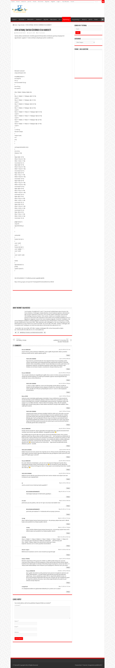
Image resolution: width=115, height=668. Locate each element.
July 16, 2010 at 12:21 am (64, 349)
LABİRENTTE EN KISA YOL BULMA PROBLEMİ (60, 340)
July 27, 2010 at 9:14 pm (64, 411)
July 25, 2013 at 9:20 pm (64, 558)
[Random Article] (102, 19)
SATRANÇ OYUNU (21, 339)
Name (17, 621)
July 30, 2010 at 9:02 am (64, 449)
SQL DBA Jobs (65, 1)
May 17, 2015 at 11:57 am (64, 586)
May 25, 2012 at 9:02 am (64, 483)
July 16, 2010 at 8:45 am (64, 358)
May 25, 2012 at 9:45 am (64, 500)
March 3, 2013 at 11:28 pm (64, 527)
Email (16, 626)
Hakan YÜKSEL (26, 558)
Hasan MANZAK (26, 349)
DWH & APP (30, 19)
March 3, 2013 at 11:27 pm (64, 518)
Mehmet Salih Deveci (21, 32)
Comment (17, 605)
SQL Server (40, 1)
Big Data (47, 1)
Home (13, 1)
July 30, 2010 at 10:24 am (64, 460)
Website (17, 632)
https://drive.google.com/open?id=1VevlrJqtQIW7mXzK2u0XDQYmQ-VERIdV (34, 282)
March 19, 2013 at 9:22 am (64, 549)
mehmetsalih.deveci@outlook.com (52, 325)
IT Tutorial (84, 665)
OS (59, 19)
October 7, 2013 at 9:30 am (64, 570)
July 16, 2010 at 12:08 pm (64, 383)
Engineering (66, 19)
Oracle (34, 1)
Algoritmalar (21, 25)
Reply (68, 355)
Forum (18, 1)
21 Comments (41, 32)
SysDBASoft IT (98, 665)
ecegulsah (25, 586)
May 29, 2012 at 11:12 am (64, 491)
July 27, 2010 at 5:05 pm (64, 396)
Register (53, 1)
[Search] (103, 1)
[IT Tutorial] (19, 8)
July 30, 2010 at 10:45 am (64, 473)
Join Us (29, 1)
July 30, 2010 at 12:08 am (64, 428)
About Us (23, 1)
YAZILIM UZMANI (31, 358)
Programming (75, 19)
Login (58, 1)
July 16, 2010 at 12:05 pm (64, 372)
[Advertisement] (71, 10)
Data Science (53, 19)
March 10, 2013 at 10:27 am (64, 537)
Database (38, 19)
